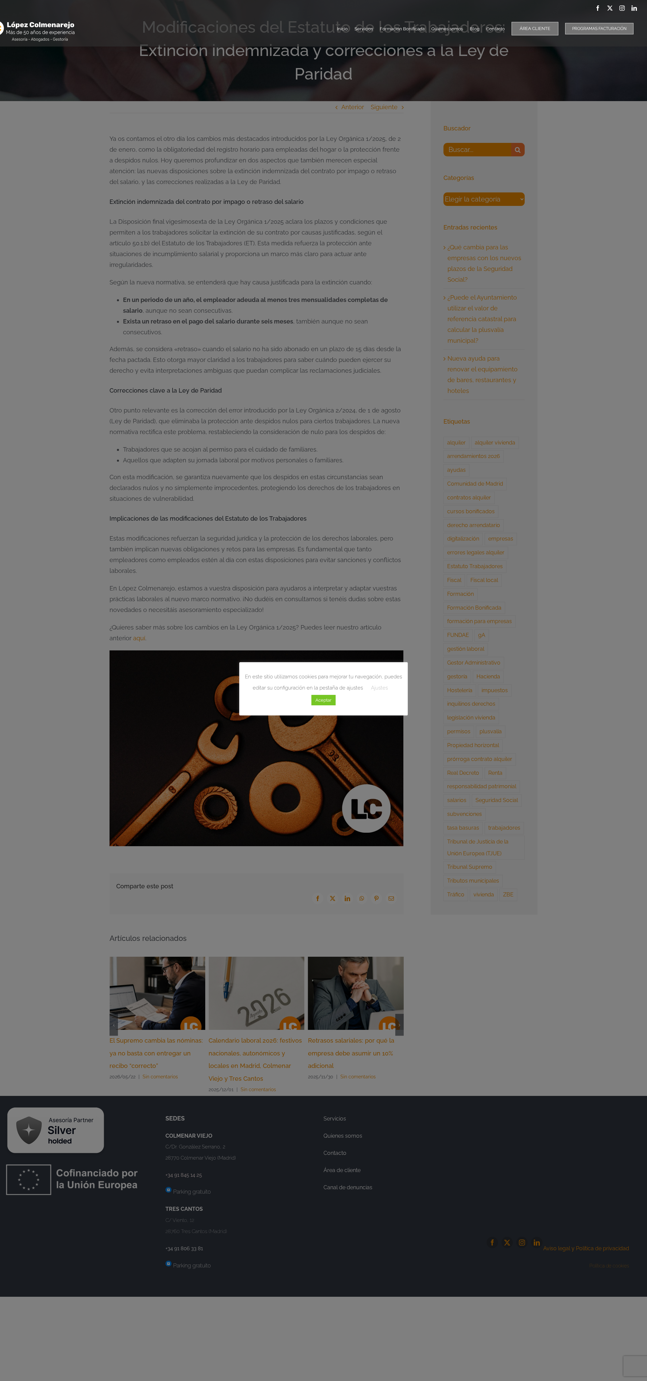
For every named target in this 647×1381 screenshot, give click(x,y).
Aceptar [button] (323, 700)
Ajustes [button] (379, 688)
